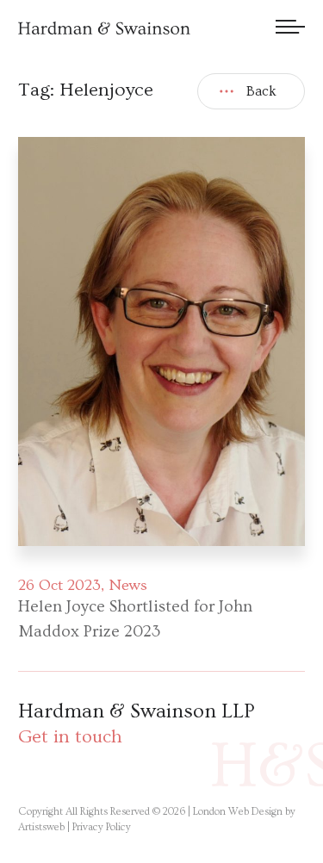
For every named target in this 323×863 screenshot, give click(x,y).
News (128, 585)
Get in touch (70, 737)
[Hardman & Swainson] (104, 28)
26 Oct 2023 (59, 585)
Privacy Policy (101, 827)
